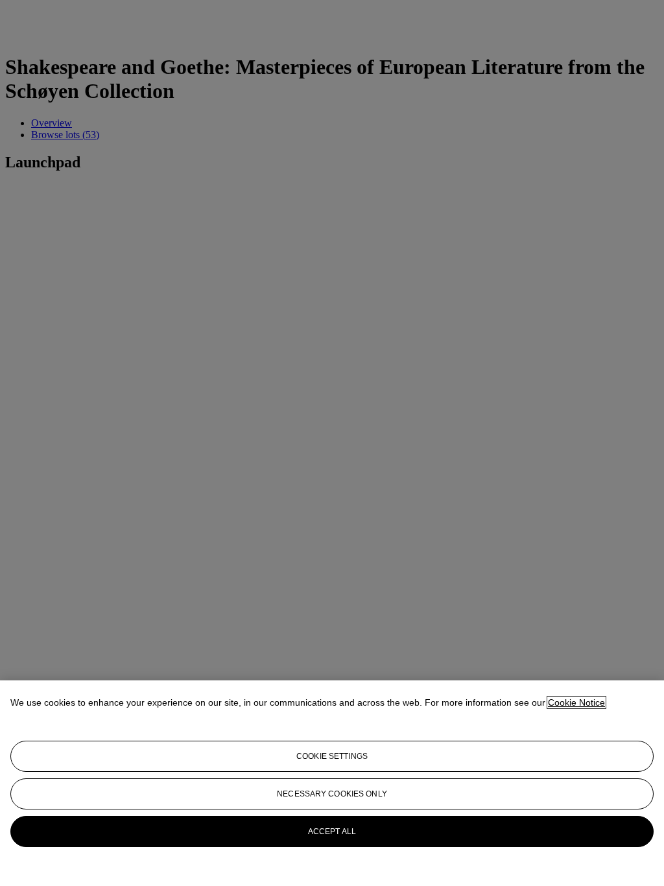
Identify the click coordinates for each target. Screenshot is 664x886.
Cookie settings (332, 756)
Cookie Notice (576, 702)
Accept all (332, 831)
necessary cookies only (332, 793)
